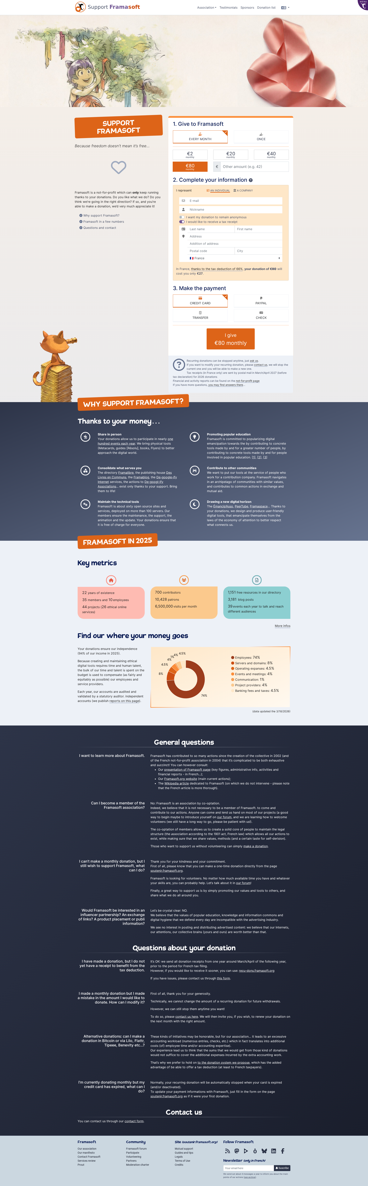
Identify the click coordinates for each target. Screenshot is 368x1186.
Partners (131, 1160)
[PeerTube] (246, 1153)
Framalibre (126, 472)
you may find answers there (225, 384)
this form (223, 978)
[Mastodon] (236, 1153)
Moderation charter (137, 1164)
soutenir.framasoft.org (166, 871)
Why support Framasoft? (101, 215)
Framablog (141, 477)
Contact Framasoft (89, 1156)
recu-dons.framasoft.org (256, 971)
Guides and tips (184, 1152)
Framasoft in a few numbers (103, 221)
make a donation (255, 846)
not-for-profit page (248, 380)
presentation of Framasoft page (187, 769)
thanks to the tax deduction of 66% (217, 269)
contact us (260, 364)
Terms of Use (182, 1160)
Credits (179, 1164)
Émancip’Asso (223, 506)
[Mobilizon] (255, 1153)
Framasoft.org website (180, 779)
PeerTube (241, 506)
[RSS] (227, 1153)
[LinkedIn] (273, 1153)
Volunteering (133, 1156)
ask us (254, 360)
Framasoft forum (136, 1148)
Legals (179, 1156)
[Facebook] (282, 1153)
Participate (132, 1152)
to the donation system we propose (224, 1062)
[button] (207, 7)
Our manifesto (86, 1152)
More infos (282, 626)
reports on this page (124, 701)
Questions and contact (99, 228)
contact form (134, 1121)
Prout (81, 1164)
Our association (87, 1148)
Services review (87, 1160)
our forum (224, 817)
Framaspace (259, 506)
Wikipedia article (176, 783)
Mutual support (184, 1148)
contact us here (186, 1016)
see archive (249, 1177)
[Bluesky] (264, 1153)
